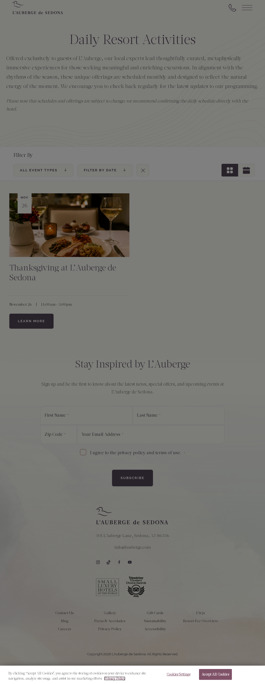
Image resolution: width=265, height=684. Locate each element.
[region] (132, 675)
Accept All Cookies (215, 674)
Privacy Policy (114, 678)
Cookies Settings (178, 674)
